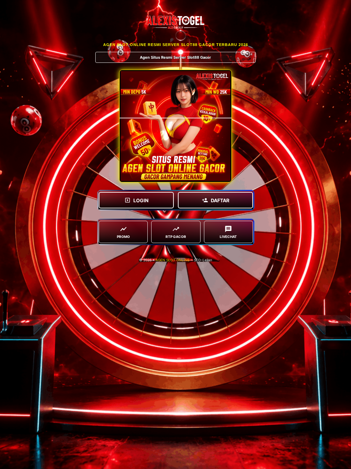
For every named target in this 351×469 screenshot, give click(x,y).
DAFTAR (220, 200)
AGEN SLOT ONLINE (173, 260)
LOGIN (140, 200)
